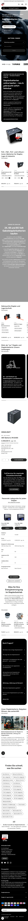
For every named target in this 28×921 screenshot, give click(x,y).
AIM (2, 435)
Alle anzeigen (4, 158)
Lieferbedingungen (4, 917)
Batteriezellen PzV (18, 813)
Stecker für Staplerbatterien (9, 807)
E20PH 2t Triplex (18, 324)
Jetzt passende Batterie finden (10, 119)
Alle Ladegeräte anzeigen (14, 502)
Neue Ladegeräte (14, 577)
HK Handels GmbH (7, 914)
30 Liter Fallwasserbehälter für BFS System (6, 624)
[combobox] (14, 8)
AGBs (17, 916)
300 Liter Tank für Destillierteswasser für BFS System (19, 624)
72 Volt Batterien (6, 789)
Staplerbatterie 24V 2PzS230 (6, 172)
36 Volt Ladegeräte (7, 795)
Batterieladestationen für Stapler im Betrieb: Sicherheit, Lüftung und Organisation (12, 733)
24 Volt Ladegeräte (18, 792)
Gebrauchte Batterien (9, 26)
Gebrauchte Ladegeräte (14, 581)
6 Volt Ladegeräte (17, 789)
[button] (22, 4)
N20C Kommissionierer (5, 325)
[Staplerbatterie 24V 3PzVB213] (19, 165)
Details (7, 528)
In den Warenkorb (18, 459)
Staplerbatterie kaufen (8, 96)
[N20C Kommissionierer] (7, 317)
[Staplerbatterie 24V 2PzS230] (7, 165)
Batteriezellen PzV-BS (7, 816)
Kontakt (5, 858)
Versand (3, 443)
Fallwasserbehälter (7, 801)
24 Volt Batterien (6, 786)
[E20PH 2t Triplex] (19, 317)
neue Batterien (20, 98)
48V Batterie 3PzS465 (9, 438)
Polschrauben (21, 804)
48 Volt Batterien (17, 786)
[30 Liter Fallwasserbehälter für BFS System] (7, 616)
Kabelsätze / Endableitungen (9, 804)
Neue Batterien (7, 30)
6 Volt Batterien (6, 783)
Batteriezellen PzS (7, 813)
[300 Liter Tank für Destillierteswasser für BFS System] (19, 616)
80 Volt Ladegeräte (18, 798)
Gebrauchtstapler (7, 112)
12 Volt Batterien (16, 783)
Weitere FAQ (6, 699)
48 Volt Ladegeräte (18, 795)
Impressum (12, 916)
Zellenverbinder (6, 810)
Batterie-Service (20, 780)
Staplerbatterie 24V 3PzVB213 (19, 172)
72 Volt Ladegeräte (7, 798)
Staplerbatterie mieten (8, 780)
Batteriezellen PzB (17, 810)
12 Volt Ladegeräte (7, 792)
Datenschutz (21, 916)
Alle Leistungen (5, 351)
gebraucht (16, 99)
